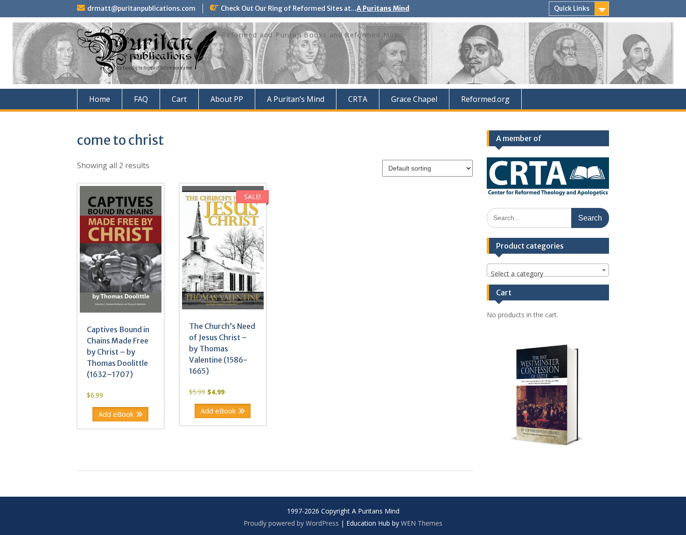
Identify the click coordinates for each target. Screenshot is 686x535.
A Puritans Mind (383, 8)
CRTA (357, 99)
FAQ (141, 99)
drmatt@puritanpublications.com (141, 8)
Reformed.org (485, 99)
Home (99, 99)
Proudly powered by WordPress (291, 523)
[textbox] (548, 274)
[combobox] (548, 270)
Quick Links (571, 8)
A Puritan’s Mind (295, 99)
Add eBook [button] (115, 414)
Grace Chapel (414, 99)
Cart (179, 99)
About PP (226, 99)
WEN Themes (421, 523)
